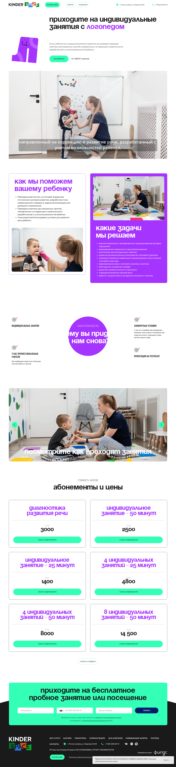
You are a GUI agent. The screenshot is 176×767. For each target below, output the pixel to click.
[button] (47, 540)
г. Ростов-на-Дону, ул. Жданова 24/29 (132, 5)
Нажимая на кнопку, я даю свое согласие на (91, 718)
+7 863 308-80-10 (161, 5)
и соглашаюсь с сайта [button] (91, 721)
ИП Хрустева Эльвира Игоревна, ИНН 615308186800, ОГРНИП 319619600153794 (82, 750)
